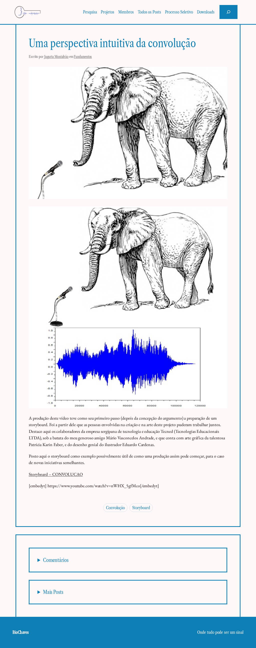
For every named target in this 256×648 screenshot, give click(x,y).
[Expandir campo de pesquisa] (229, 12)
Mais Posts (53, 592)
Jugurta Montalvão (56, 56)
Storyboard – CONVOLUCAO (56, 474)
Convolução (115, 507)
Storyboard (141, 507)
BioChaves (20, 632)
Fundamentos (83, 56)
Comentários (55, 560)
